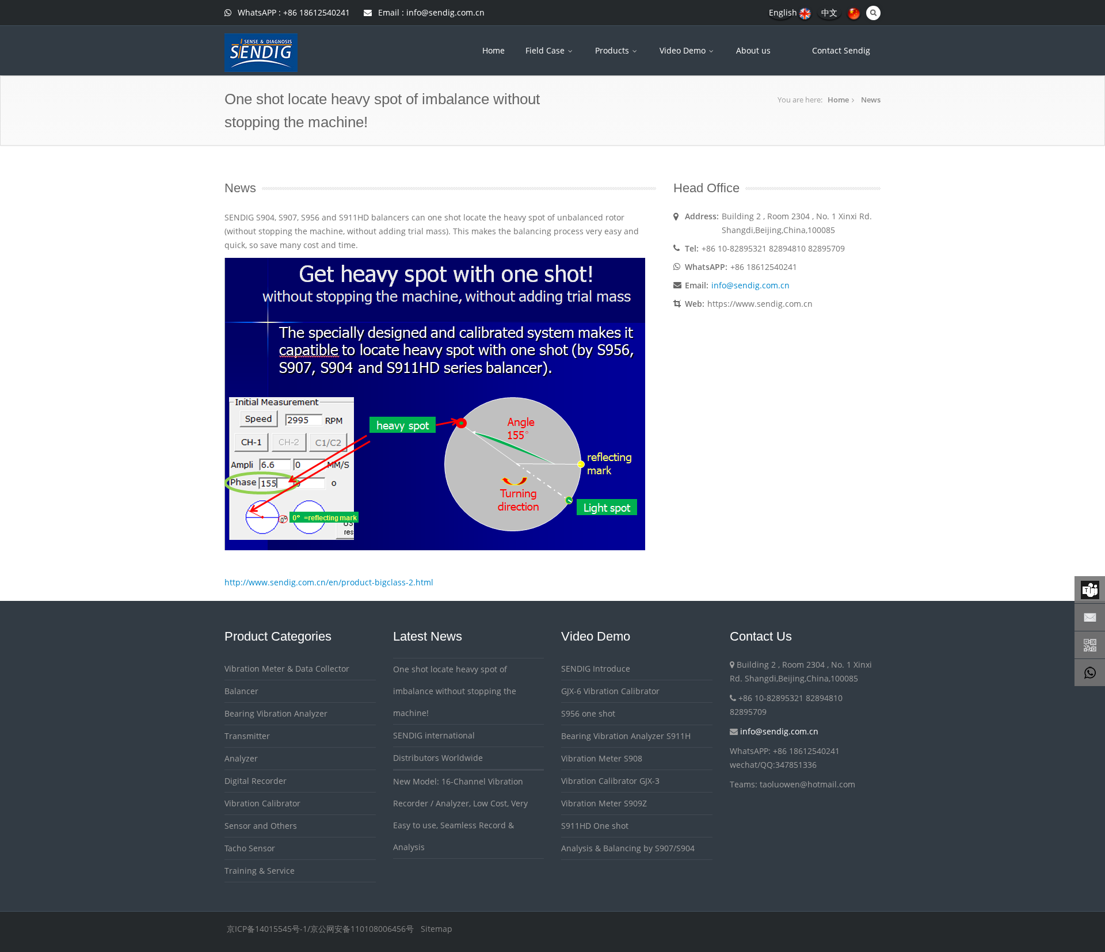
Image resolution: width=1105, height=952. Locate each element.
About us (753, 50)
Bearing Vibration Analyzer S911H (626, 735)
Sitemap (436, 928)
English (783, 12)
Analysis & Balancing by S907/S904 (628, 848)
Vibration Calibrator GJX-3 (610, 780)
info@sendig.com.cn (750, 285)
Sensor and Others (260, 825)
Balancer (241, 691)
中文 (829, 12)
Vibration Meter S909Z (604, 803)
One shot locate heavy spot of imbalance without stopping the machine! (454, 691)
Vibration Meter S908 (601, 758)
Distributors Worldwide (438, 757)
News (871, 99)
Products (613, 50)
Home (493, 50)
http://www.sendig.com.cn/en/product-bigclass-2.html (328, 582)
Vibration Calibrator (262, 803)
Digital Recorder (255, 780)
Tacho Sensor (249, 848)
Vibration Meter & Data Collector (286, 668)
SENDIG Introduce (595, 668)
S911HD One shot (594, 825)
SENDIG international (434, 735)
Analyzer (241, 758)
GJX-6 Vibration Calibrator (610, 691)
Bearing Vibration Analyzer (275, 713)
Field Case (546, 50)
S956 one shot (588, 713)
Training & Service (259, 870)
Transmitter (247, 735)
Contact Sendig (841, 50)
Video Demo (684, 50)
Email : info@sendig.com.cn (430, 12)
